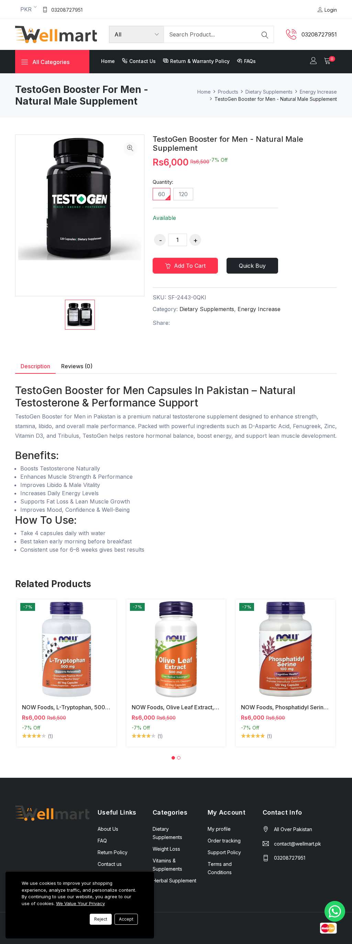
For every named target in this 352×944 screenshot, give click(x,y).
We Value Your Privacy (80, 903)
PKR (26, 9)
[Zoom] (130, 149)
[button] (173, 758)
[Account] (313, 61)
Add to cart (189, 265)
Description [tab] (35, 366)
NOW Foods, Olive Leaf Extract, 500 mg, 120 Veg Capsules (209, 707)
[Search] (265, 34)
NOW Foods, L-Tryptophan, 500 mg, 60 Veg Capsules (92, 707)
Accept (126, 919)
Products (228, 92)
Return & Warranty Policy (200, 61)
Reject (100, 919)
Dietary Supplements (269, 92)
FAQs (250, 61)
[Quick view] (74, 654)
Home (108, 61)
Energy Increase (318, 92)
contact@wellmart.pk (297, 844)
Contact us (142, 61)
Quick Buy (252, 265)
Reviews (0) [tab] (76, 366)
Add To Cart (58, 654)
